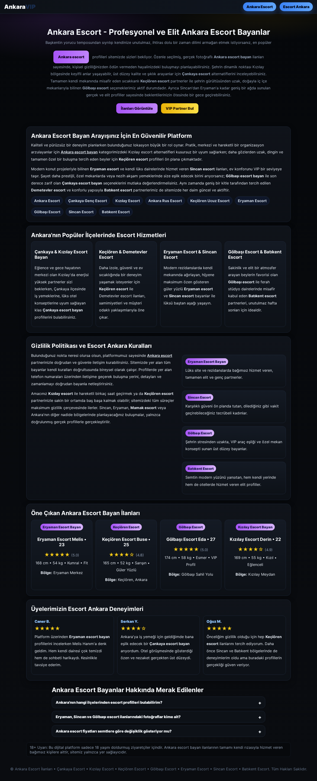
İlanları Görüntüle (137, 108)
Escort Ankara (296, 6)
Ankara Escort (259, 6)
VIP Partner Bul (180, 108)
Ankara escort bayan (79, 152)
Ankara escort (71, 57)
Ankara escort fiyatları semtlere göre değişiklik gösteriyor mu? (114, 731)
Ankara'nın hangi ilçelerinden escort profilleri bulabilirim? (109, 702)
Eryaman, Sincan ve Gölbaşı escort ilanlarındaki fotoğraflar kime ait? (118, 716)
